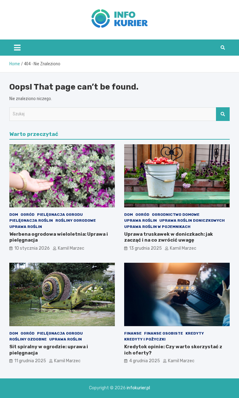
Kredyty (194, 333)
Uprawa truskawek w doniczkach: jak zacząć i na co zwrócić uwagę (168, 237)
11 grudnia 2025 (30, 360)
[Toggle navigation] (17, 47)
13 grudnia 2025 (145, 248)
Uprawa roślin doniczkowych (192, 220)
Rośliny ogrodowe (75, 220)
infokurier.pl (138, 388)
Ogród (28, 214)
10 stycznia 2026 (32, 248)
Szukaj (223, 114)
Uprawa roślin (25, 226)
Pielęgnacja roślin (31, 220)
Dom (13, 214)
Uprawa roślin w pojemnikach (157, 226)
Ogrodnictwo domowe (175, 214)
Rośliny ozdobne (28, 339)
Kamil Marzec (71, 248)
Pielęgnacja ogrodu (60, 214)
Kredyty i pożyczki (145, 339)
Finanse (133, 333)
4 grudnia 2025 (144, 360)
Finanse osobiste (163, 333)
